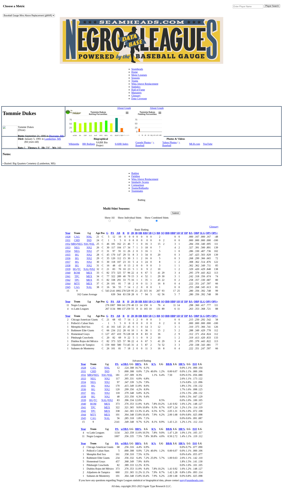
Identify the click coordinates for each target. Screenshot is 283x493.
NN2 (89, 247)
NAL (86, 269)
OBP (196, 233)
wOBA (125, 364)
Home (134, 72)
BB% (138, 364)
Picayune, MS (56, 136)
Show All (109, 217)
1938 (67, 265)
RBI (145, 233)
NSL (92, 243)
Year (67, 233)
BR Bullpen (88, 144)
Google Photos (143, 142)
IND (89, 240)
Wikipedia (74, 144)
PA (112, 233)
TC (79, 269)
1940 (67, 272)
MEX (89, 272)
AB (118, 233)
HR (140, 233)
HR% (182, 364)
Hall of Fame (138, 89)
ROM (77, 272)
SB (150, 233)
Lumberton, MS (52, 138)
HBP (173, 233)
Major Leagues (139, 75)
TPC (77, 276)
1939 (67, 269)
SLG (202, 233)
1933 (67, 247)
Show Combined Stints (157, 217)
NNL (89, 236)
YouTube (207, 144)
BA (191, 233)
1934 (67, 251)
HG (77, 254)
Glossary (136, 95)
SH (178, 233)
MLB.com (194, 144)
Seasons (135, 78)
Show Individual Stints (129, 217)
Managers (136, 92)
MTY (77, 283)
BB (158, 233)
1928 (67, 236)
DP (186, 233)
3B (136, 233)
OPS (208, 233)
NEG (80, 243)
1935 (67, 254)
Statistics (135, 86)
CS (154, 233)
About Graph (124, 108)
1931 (67, 240)
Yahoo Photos (169, 142)
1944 (67, 283)
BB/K (169, 364)
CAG (77, 236)
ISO (195, 364)
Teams (134, 80)
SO (162, 233)
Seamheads (137, 69)
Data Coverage (139, 98)
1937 (67, 262)
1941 (67, 276)
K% (153, 364)
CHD (77, 240)
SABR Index (121, 144)
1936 (67, 258)
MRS (74, 243)
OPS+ (214, 233)
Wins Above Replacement (144, 83)
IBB (167, 233)
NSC (86, 243)
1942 (67, 280)
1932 (67, 243)
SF (182, 233)
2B (132, 233)
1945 (67, 287)
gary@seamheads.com (191, 480)
